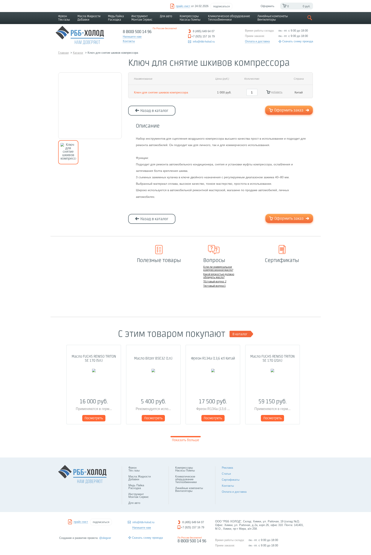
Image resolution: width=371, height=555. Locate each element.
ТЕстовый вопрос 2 (214, 281)
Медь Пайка (116, 18)
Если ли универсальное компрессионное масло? (218, 269)
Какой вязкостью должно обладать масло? (218, 276)
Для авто (166, 16)
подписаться (221, 6)
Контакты (228, 485)
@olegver (105, 538)
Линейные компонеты (272, 18)
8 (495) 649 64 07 (193, 522)
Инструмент (141, 18)
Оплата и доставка (257, 41)
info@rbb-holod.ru (204, 41)
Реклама (227, 467)
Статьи (226, 473)
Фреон (64, 18)
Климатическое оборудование (229, 18)
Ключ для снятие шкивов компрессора (161, 92)
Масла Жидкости (89, 18)
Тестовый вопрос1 (214, 286)
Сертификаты (230, 479)
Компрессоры (190, 18)
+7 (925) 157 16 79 (192, 527)
